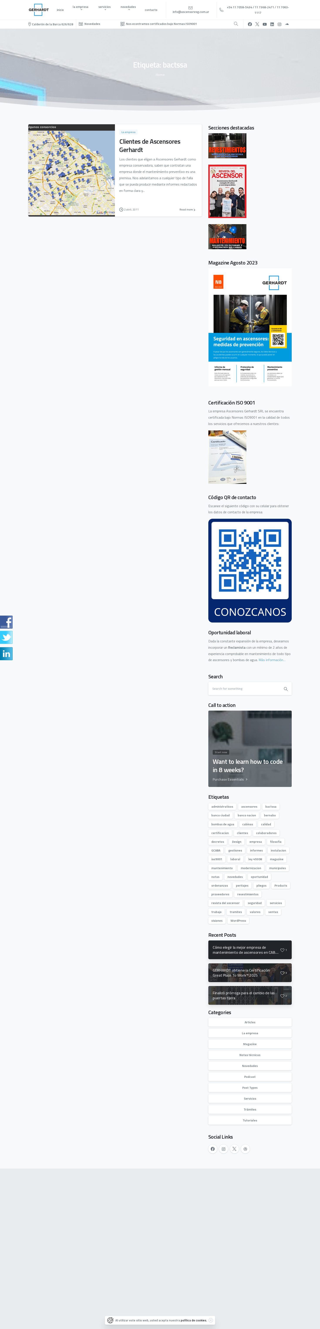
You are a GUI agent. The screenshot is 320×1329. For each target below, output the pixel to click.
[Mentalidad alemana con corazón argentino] (117, 1286)
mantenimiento (222, 868)
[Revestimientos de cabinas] (227, 145)
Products (281, 885)
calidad (266, 824)
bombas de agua (222, 824)
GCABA (215, 850)
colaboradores (266, 833)
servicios (276, 903)
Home (160, 74)
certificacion (220, 833)
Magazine (250, 1044)
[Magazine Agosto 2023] (250, 326)
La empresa (250, 1033)
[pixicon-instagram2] (257, 1189)
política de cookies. (194, 1320)
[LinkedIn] (272, 24)
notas (215, 876)
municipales (277, 868)
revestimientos (247, 894)
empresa (255, 841)
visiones (216, 920)
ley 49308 (255, 859)
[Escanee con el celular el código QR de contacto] (250, 570)
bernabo (270, 815)
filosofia (275, 841)
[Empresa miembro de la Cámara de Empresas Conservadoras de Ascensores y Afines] (83, 1286)
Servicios (250, 1098)
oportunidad (259, 876)
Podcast (250, 1076)
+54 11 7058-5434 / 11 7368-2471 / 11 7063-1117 (258, 10)
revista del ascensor (225, 903)
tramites (236, 911)
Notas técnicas (249, 1055)
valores (255, 911)
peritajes (242, 885)
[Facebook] (250, 24)
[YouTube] (264, 24)
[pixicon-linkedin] (277, 1189)
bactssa (270, 806)
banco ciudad (220, 815)
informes (256, 850)
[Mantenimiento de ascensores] (227, 236)
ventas (273, 911)
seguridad (255, 903)
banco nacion (247, 815)
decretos (217, 841)
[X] (257, 24)
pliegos (261, 885)
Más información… (272, 659)
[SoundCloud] (287, 24)
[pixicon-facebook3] (247, 1189)
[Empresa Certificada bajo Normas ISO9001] (45, 1286)
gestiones (235, 850)
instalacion (278, 850)
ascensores (249, 806)
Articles (250, 1022)
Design (236, 841)
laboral (235, 859)
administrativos (222, 806)
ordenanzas (219, 885)
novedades (235, 876)
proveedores (220, 894)
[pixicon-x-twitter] (267, 1189)
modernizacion (251, 868)
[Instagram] (279, 24)
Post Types (250, 1087)
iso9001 (216, 859)
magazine (276, 859)
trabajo (216, 911)
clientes (242, 833)
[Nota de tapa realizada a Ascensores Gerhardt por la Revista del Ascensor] (227, 190)
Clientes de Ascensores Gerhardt (149, 145)
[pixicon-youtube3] (287, 1189)
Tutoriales (250, 1120)
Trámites (250, 1109)
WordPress (238, 920)
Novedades (250, 1065)
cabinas (247, 824)
